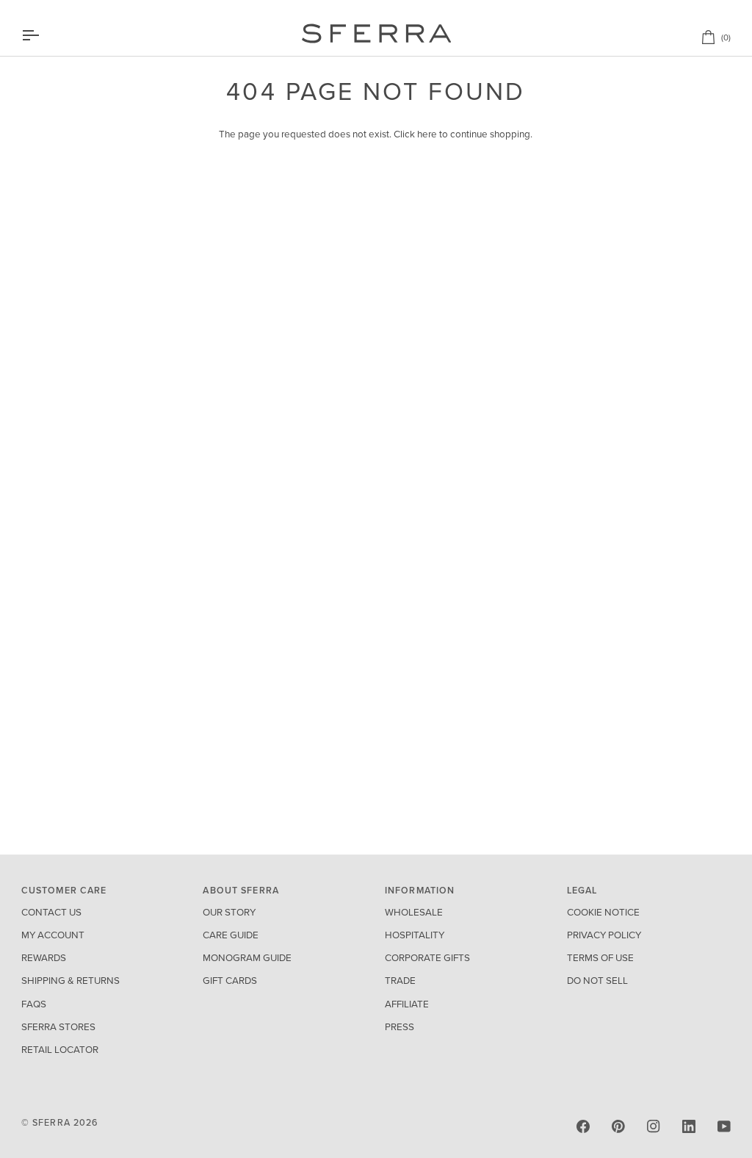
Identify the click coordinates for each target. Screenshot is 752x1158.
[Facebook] (583, 1126)
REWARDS (43, 958)
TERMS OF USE (600, 958)
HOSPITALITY (414, 935)
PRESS (399, 1027)
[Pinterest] (618, 1126)
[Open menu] (43, 35)
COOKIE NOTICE (603, 912)
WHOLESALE (414, 912)
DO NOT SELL (597, 981)
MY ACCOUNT (52, 935)
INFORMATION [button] (420, 890)
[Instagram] (653, 1126)
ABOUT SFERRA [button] (241, 890)
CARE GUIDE (230, 935)
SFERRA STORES (58, 1027)
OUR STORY (229, 912)
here (427, 134)
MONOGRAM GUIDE (247, 958)
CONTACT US (51, 912)
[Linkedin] (688, 1126)
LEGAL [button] (582, 890)
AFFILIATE (407, 1004)
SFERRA (51, 1123)
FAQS (33, 1004)
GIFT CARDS (230, 981)
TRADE (400, 981)
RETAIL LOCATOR (59, 1050)
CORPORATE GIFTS (427, 958)
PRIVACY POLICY (604, 935)
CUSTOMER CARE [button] (64, 890)
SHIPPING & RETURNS (70, 981)
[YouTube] (724, 1126)
